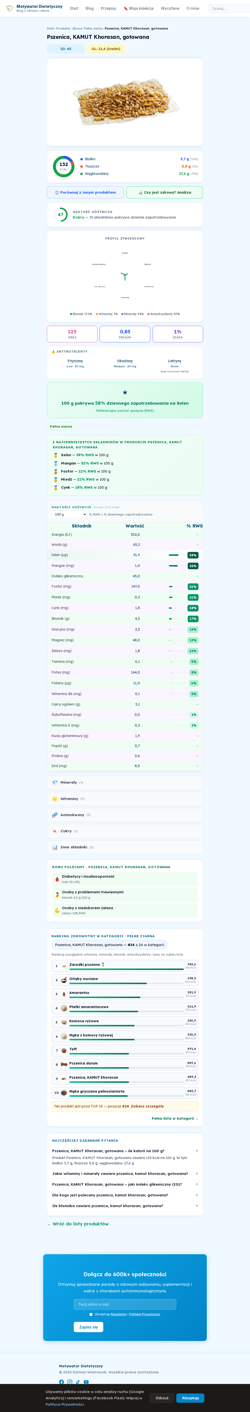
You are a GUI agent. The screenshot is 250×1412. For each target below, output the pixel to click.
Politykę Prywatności (144, 1314)
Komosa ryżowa (84, 1021)
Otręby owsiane (83, 979)
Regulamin (118, 1314)
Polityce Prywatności (65, 1404)
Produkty (63, 28)
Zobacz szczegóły (147, 1106)
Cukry (64, 831)
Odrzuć (162, 1398)
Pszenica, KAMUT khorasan (93, 1077)
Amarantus (79, 993)
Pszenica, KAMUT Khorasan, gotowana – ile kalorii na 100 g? (125, 1151)
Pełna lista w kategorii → (175, 1118)
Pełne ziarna (93, 28)
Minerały (67, 782)
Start (74, 8)
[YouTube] (86, 1383)
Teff (73, 1049)
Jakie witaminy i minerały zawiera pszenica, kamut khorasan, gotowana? (125, 1173)
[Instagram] (69, 1383)
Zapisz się (88, 1327)
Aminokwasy (71, 815)
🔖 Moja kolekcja (139, 8)
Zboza (77, 28)
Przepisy (108, 8)
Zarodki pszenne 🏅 (87, 964)
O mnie (193, 8)
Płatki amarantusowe (88, 1007)
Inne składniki (72, 847)
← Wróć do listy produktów (78, 1224)
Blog (90, 8)
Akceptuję (190, 1398)
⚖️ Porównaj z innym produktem (85, 192)
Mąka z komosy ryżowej (91, 1035)
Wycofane (170, 8)
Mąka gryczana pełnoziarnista (97, 1091)
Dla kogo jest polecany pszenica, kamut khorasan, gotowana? (125, 1195)
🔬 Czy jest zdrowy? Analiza (164, 192)
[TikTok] (77, 1383)
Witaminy (68, 799)
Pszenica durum (83, 1063)
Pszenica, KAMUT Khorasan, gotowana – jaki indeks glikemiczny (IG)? (125, 1184)
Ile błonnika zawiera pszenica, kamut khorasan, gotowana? (125, 1205)
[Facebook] (61, 1383)
